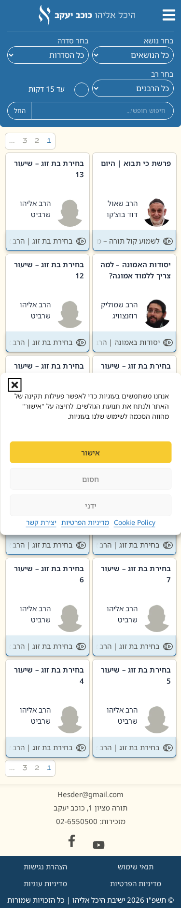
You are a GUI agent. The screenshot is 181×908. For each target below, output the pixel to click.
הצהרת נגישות (45, 866)
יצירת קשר (41, 522)
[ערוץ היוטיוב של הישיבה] (99, 845)
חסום (90, 479)
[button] (14, 385)
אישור (90, 452)
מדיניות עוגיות (45, 883)
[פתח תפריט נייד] (169, 15)
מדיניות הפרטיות (85, 522)
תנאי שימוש (135, 866)
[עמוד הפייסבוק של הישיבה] (72, 841)
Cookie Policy (134, 522)
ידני (91, 505)
